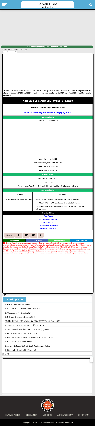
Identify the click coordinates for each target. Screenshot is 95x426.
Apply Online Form (47, 222)
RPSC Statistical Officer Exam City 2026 (23, 309)
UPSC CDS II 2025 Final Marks (19, 342)
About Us (47, 415)
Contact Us (84, 415)
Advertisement (65, 415)
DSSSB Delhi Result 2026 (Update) (20, 350)
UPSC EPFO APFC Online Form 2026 (21, 333)
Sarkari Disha (47, 4)
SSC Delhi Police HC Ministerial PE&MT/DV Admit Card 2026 (32, 321)
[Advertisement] (47, 27)
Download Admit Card (48, 228)
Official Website (47, 216)
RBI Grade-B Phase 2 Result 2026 (20, 317)
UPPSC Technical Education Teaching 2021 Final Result (29, 337)
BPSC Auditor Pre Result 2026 (18, 313)
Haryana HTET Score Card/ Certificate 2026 (24, 325)
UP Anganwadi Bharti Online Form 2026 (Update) (27, 329)
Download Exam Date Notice (48, 225)
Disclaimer (31, 415)
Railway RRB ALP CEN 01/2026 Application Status (27, 346)
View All (6, 354)
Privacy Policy (12, 415)
